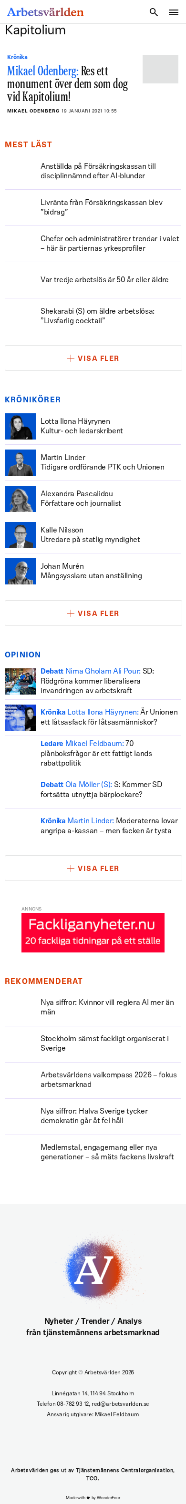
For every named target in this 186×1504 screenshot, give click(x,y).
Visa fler (99, 359)
